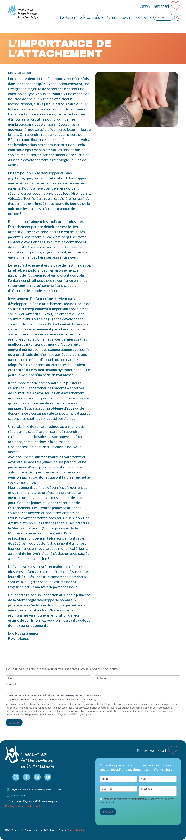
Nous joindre (144, 17)
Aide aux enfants (92, 17)
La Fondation (68, 17)
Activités (112, 17)
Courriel (12, 684)
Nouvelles (126, 17)
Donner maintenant (154, 6)
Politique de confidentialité (23, 806)
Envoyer (14, 722)
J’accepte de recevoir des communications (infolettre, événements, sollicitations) (52, 699)
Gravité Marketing (76, 830)
